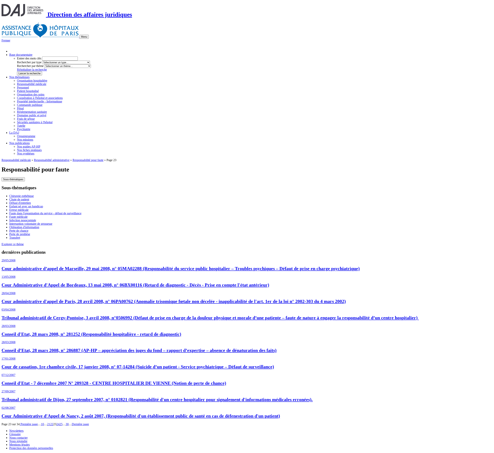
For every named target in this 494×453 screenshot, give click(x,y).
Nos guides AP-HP (28, 146)
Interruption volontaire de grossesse (30, 223)
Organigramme (26, 136)
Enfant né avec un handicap (26, 206)
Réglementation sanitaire (32, 111)
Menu (84, 36)
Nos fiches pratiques (29, 150)
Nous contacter (18, 437)
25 (61, 424)
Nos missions (25, 139)
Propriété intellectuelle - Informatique (39, 101)
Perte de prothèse (19, 234)
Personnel (23, 87)
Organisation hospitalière (32, 80)
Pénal (20, 108)
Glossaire (15, 434)
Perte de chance (18, 230)
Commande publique (29, 104)
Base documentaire (20, 54)
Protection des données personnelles (31, 448)
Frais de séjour (26, 118)
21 (48, 424)
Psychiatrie (23, 129)
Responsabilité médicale (31, 84)
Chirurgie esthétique (21, 196)
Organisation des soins (30, 94)
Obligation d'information (24, 227)
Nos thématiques (19, 77)
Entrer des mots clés (29, 58)
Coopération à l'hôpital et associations (40, 98)
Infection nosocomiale (22, 220)
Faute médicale (18, 216)
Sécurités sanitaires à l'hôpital (34, 122)
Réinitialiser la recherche (32, 69)
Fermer (6, 40)
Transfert (14, 237)
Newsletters (16, 430)
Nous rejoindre (18, 441)
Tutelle (21, 125)
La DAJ (14, 132)
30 (67, 424)
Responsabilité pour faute (88, 160)
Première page (29, 424)
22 (51, 424)
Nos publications (19, 143)
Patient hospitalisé (28, 91)
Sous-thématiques (13, 179)
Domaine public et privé (31, 115)
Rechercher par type (29, 62)
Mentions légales (19, 444)
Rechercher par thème (30, 66)
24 (57, 424)
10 (42, 424)
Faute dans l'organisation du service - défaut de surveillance (45, 213)
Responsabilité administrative (51, 160)
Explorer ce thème (13, 244)
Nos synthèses (25, 153)
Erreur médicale (19, 209)
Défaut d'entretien (20, 203)
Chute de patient (19, 199)
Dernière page (80, 424)
